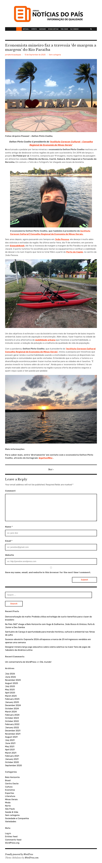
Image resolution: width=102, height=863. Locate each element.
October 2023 (12, 718)
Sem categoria (55, 55)
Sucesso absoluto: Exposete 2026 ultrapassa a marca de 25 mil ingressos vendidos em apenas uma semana (48, 641)
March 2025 (11, 696)
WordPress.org (12, 843)
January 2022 (12, 727)
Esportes (9, 793)
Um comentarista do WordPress (20, 662)
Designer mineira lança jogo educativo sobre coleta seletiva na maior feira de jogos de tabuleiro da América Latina (47, 648)
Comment (10, 491)
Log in (8, 833)
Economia (10, 790)
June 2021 (10, 743)
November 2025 (13, 680)
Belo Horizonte (12, 777)
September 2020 (13, 765)
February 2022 (12, 724)
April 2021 (10, 749)
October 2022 (12, 721)
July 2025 (10, 686)
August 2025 (11, 683)
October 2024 (12, 708)
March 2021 (10, 753)
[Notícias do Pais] (51, 16)
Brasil (8, 780)
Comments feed (13, 839)
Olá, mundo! (45, 662)
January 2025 (12, 702)
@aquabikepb (17, 245)
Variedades (10, 821)
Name (9, 526)
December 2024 (13, 705)
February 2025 (12, 699)
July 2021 (10, 740)
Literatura (10, 796)
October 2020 (12, 762)
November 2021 (12, 734)
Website (9, 555)
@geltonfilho (45, 458)
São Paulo (10, 809)
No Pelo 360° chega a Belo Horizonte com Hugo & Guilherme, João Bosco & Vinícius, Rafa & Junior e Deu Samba (50, 626)
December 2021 (12, 730)
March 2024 (11, 711)
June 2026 (10, 677)
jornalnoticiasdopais (13, 55)
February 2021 (12, 756)
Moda (7, 802)
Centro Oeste (12, 783)
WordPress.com (31, 857)
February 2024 (12, 715)
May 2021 (9, 746)
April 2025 (10, 692)
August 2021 (11, 737)
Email (8, 541)
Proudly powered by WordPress (19, 854)
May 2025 (10, 689)
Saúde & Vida (11, 812)
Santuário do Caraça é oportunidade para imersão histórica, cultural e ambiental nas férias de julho (50, 633)
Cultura (8, 787)
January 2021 (12, 759)
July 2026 (10, 673)
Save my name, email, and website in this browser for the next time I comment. (48, 572)
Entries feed (11, 836)
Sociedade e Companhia (17, 818)
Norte (8, 805)
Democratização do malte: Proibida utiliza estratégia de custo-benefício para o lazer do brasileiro (48, 618)
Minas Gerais (11, 799)
